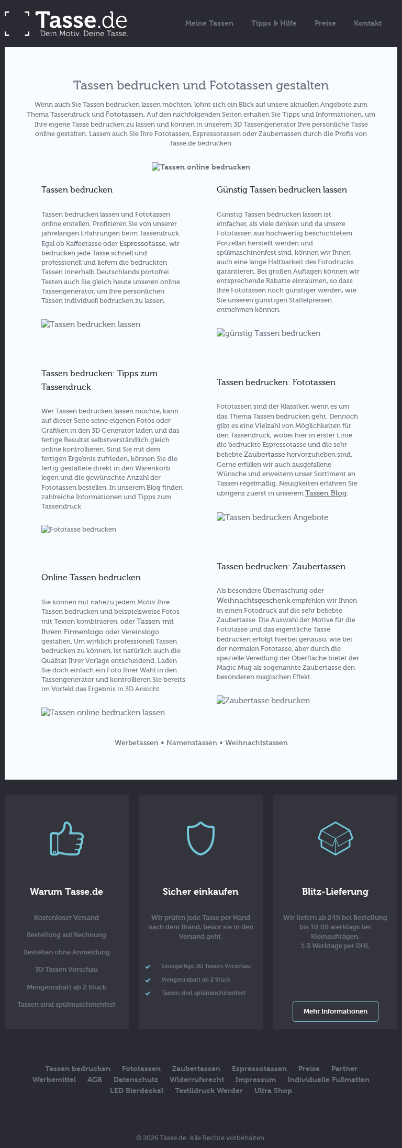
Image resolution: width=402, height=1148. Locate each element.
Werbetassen (137, 742)
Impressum (256, 1079)
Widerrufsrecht (197, 1079)
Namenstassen (191, 742)
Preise (325, 23)
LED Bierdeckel (136, 1090)
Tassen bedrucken (77, 1068)
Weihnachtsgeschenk (253, 600)
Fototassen (124, 114)
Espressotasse (142, 243)
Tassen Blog (326, 493)
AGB (94, 1079)
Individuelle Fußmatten (328, 1079)
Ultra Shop (273, 1090)
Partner (344, 1068)
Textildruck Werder (209, 1090)
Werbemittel (54, 1079)
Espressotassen (259, 1068)
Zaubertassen (196, 1068)
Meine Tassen (209, 23)
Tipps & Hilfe (274, 23)
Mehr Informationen (335, 1011)
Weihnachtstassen (256, 742)
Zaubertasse (264, 454)
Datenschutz (136, 1079)
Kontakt (368, 23)
